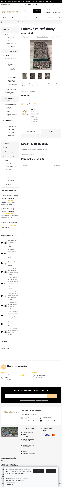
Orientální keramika (11, 126)
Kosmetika (7, 55)
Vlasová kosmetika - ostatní (12, 85)
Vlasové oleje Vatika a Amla (11, 81)
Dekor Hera (11, 132)
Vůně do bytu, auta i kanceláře (10, 99)
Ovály (9, 138)
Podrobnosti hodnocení (42, 37)
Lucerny (9, 123)
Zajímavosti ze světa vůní (29, 453)
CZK (56, 4)
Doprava (25, 443)
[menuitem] (5, 17)
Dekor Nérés (11, 135)
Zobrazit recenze (19, 368)
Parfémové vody (10, 46)
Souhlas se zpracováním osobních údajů (29, 439)
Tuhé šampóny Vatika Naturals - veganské (13, 70)
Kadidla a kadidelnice (10, 104)
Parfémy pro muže (11, 41)
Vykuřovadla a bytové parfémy (11, 115)
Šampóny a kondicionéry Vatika (11, 64)
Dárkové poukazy (9, 156)
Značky (7, 160)
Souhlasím (51, 471)
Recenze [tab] (51, 131)
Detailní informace (45, 86)
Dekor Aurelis (11, 129)
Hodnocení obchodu (5, 4)
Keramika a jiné (9, 120)
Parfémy (7, 35)
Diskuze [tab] (31, 136)
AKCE (6, 147)
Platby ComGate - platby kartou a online (29, 445)
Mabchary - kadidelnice (9, 108)
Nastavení (10, 484)
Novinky (7, 143)
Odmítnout (38, 471)
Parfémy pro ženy (10, 38)
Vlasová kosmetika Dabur (11, 59)
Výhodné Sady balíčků (10, 51)
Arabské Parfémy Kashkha (30, 421)
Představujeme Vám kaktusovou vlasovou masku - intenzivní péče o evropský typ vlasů (9, 465)
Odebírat (52, 396)
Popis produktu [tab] (31, 131)
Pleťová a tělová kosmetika (10, 93)
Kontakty (25, 434)
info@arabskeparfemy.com (30, 418)
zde (23, 480)
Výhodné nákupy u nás (11, 152)
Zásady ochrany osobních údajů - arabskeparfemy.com (34, 400)
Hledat (37, 11)
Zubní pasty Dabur (11, 89)
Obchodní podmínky (28, 437)
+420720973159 (46, 418)
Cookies (25, 451)
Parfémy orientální (11, 43)
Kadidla (8, 111)
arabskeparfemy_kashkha (49, 421)
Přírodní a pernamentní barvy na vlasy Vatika (12, 76)
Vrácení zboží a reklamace (29, 449)
